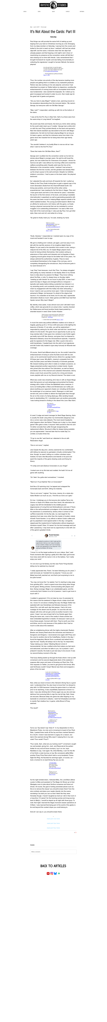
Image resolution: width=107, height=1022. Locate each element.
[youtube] (48, 878)
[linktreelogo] (58, 878)
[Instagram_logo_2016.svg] (51, 878)
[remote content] (53, 72)
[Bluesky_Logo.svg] (55, 878)
